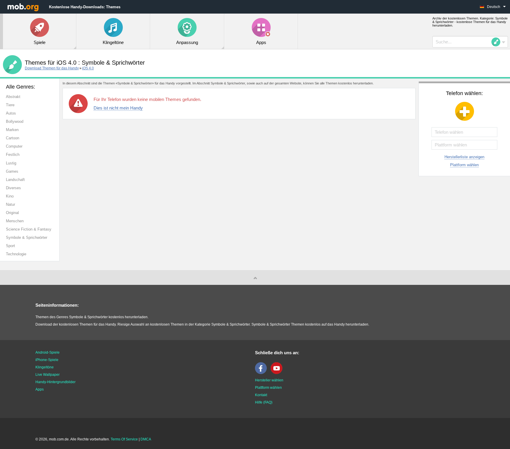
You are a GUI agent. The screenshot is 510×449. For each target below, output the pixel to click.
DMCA (145, 439)
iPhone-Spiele (46, 360)
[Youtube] (278, 373)
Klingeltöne (44, 367)
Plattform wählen (464, 165)
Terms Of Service (124, 439)
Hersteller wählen (269, 380)
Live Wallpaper (47, 375)
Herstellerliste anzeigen (464, 157)
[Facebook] (262, 373)
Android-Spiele (47, 352)
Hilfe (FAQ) (263, 402)
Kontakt (261, 395)
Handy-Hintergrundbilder (55, 382)
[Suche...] (497, 41)
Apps (39, 389)
